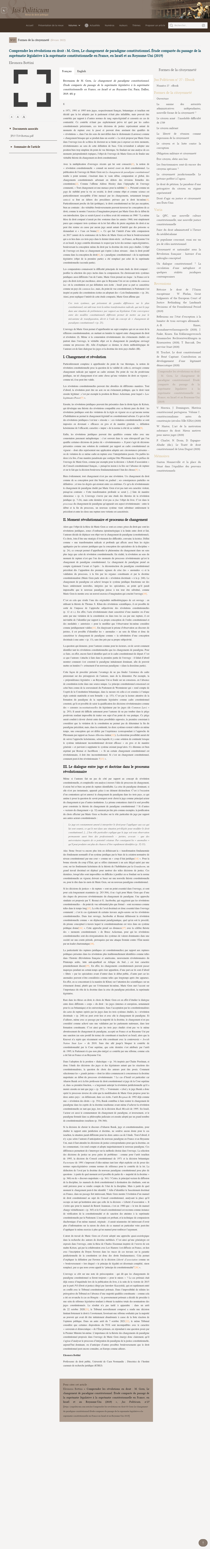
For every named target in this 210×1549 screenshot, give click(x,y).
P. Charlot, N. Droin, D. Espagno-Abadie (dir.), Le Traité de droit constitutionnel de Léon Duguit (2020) (179, 445)
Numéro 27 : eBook (167, 85)
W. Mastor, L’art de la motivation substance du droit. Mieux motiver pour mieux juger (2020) (179, 430)
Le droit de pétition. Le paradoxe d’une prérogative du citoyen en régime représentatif (179, 188)
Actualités (95, 25)
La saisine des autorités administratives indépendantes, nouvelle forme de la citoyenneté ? (179, 108)
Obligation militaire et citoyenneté (176, 153)
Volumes (72, 25)
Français (67, 71)
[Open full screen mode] (32, 88)
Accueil (29, 25)
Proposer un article (155, 25)
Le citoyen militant (167, 128)
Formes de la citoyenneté (33, 40)
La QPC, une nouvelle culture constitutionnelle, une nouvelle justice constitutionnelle (179, 220)
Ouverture (163, 98)
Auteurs (123, 25)
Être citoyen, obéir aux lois (172, 158)
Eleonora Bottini (21, 63)
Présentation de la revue (50, 25)
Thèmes (136, 25)
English (81, 71)
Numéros (109, 25)
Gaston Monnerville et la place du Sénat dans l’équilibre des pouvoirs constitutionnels (179, 466)
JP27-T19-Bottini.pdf (22, 135)
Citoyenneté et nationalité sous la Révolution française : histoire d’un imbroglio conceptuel (179, 254)
